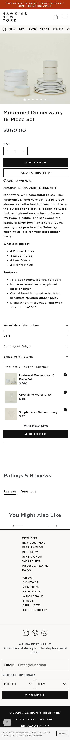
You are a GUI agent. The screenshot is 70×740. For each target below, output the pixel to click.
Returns (29, 538)
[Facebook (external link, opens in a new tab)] (44, 633)
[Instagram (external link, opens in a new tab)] (26, 633)
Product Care (35, 565)
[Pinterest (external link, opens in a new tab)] (35, 633)
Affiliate (31, 605)
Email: (9, 665)
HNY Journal (34, 542)
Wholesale (33, 596)
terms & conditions (33, 735)
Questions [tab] (28, 492)
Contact (31, 582)
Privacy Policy (35, 726)
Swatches (31, 561)
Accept (62, 733)
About (28, 577)
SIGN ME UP (35, 695)
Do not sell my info (35, 719)
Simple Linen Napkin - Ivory (38, 412)
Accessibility (35, 609)
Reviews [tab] (10, 492)
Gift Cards (32, 556)
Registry (30, 551)
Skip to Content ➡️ (14, 16)
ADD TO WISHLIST (20, 180)
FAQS (26, 570)
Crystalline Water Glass (35, 394)
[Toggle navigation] (64, 17)
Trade (28, 600)
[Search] (4, 29)
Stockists (32, 591)
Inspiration (32, 547)
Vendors (31, 586)
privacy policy (8, 735)
